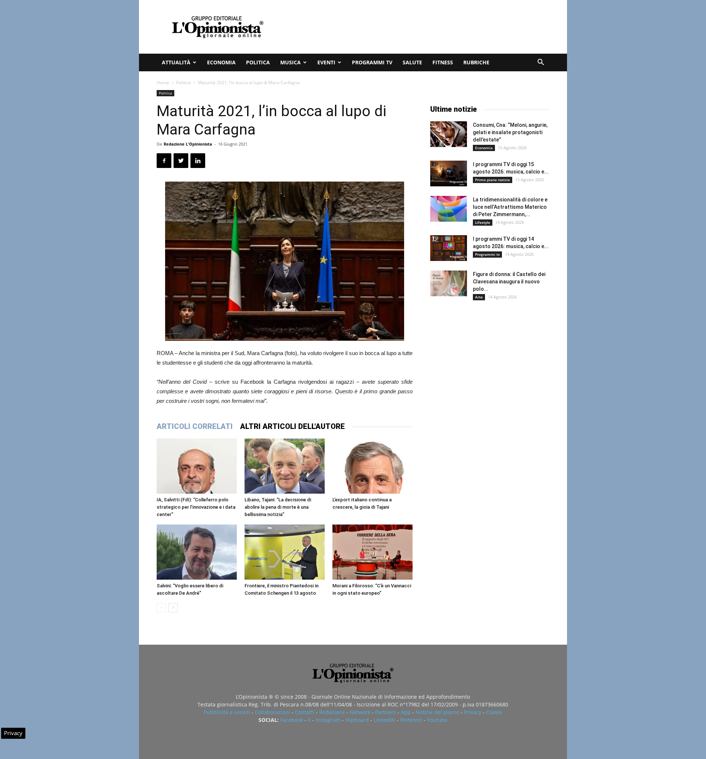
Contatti (304, 712)
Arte (479, 297)
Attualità (176, 62)
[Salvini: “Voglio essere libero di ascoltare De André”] (197, 552)
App (406, 712)
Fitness (442, 62)
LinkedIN (384, 719)
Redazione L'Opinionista (188, 144)
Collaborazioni (272, 712)
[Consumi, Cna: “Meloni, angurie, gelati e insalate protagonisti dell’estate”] (448, 134)
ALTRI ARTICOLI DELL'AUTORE (292, 426)
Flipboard (357, 719)
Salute (412, 62)
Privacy (472, 712)
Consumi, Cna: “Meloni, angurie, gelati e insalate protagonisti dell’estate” (510, 132)
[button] (540, 63)
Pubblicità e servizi (227, 712)
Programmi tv (372, 62)
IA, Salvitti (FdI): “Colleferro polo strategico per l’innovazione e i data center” (196, 507)
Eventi (326, 62)
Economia (221, 62)
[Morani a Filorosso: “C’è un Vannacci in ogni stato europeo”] (372, 552)
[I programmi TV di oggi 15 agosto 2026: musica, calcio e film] (448, 173)
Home (163, 82)
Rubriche (476, 62)
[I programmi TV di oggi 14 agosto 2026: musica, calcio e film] (448, 248)
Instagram (327, 719)
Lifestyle (482, 222)
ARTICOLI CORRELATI (195, 426)
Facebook (291, 719)
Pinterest (411, 719)
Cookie (494, 712)
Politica (258, 62)
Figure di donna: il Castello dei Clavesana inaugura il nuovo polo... (509, 281)
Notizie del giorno (437, 712)
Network (360, 712)
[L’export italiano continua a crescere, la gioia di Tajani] (372, 466)
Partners (385, 712)
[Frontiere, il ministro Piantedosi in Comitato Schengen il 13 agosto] (285, 552)
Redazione (332, 712)
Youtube (437, 719)
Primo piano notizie (492, 179)
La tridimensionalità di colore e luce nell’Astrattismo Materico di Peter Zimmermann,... (510, 207)
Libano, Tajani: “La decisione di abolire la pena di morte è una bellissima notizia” (278, 507)
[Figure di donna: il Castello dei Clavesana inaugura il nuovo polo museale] (448, 283)
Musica (290, 62)
